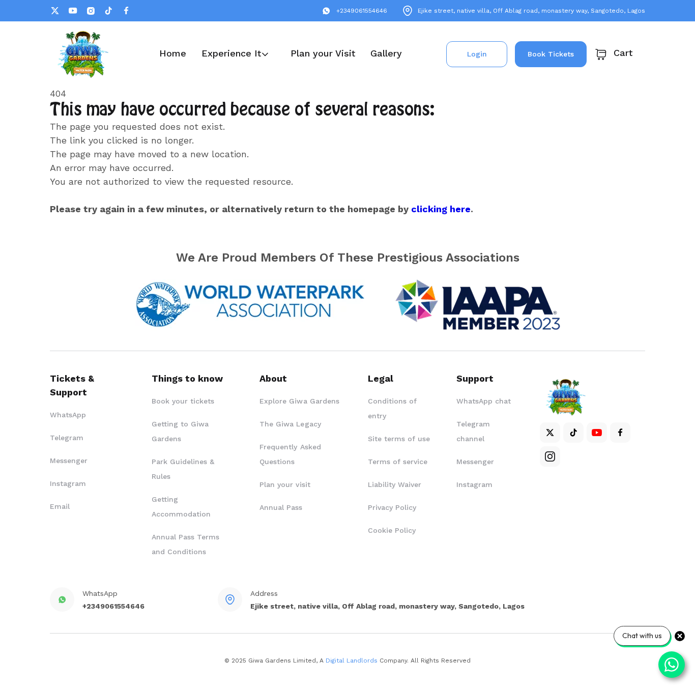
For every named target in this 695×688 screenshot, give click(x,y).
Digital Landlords (352, 660)
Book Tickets (551, 54)
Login (477, 54)
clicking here (441, 209)
